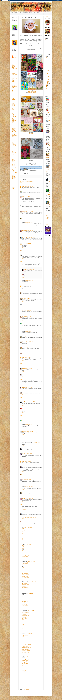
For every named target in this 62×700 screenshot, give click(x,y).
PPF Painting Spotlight (39, 13)
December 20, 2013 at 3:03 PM (29, 431)
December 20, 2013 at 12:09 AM (28, 196)
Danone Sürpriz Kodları (25, 660)
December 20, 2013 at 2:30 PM (28, 419)
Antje (13, 67)
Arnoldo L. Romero (14, 68)
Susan (13, 169)
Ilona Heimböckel (24, 285)
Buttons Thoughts (24, 401)
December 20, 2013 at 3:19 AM (27, 292)
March (47, 89)
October (47, 82)
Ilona (33, 161)
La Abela (13, 130)
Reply (23, 188)
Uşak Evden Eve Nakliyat (25, 576)
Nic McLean (34, 91)
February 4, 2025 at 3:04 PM (28, 644)
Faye (28, 134)
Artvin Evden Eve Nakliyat (25, 573)
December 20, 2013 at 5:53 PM (28, 453)
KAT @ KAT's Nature (14, 118)
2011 (46, 94)
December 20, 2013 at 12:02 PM (30, 392)
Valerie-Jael (13, 176)
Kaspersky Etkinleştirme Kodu (25, 649)
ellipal (23, 624)
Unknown (23, 181)
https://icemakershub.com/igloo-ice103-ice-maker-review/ (29, 517)
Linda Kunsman (31, 134)
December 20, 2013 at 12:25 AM (29, 211)
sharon (23, 368)
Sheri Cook (13, 160)
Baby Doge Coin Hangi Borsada (26, 600)
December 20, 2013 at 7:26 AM (30, 336)
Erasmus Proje (24, 662)
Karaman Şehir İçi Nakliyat (25, 584)
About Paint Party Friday (17, 12)
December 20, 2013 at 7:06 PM (30, 269)
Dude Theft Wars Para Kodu (25, 652)
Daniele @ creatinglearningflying (14, 88)
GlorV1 (23, 196)
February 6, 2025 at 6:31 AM (28, 656)
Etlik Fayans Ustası (24, 583)
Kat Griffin (30, 133)
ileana (13, 186)
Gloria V (29, 92)
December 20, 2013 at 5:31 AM (27, 310)
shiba (22, 628)
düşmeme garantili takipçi (25, 635)
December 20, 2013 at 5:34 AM (27, 316)
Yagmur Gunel (14, 179)
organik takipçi (24, 671)
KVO (13, 119)
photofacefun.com (32, 33)
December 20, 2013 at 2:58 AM (29, 280)
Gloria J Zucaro (14, 99)
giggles (31, 92)
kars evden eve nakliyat (25, 556)
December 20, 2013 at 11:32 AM (28, 387)
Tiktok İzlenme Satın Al (25, 605)
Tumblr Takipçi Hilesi (24, 603)
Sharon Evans (34, 92)
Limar (13, 136)
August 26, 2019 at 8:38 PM (30, 513)
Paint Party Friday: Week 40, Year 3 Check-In (48, 76)
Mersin (23, 537)
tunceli (23, 546)
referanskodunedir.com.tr (25, 595)
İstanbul (23, 528)
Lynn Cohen (23, 230)
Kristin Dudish (15, 56)
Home (12, 12)
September (47, 83)
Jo (12, 113)
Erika (22, 292)
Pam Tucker (13, 151)
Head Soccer (23, 507)
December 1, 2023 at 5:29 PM (30, 593)
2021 (46, 58)
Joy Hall (13, 115)
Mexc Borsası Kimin (24, 604)
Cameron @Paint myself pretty (14, 73)
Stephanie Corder (14, 164)
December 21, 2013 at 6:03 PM (29, 486)
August (47, 84)
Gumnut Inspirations (13, 100)
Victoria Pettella (14, 177)
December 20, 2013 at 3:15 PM (36, 442)
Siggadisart (23, 498)
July (46, 85)
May (46, 87)
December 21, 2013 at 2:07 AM (28, 461)
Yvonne (13, 180)
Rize (22, 539)
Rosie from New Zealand (14, 159)
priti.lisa (13, 188)
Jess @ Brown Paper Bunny (14, 112)
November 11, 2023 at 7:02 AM (32, 581)
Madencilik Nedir (24, 614)
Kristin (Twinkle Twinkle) (14, 127)
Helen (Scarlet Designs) (14, 105)
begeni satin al (24, 670)
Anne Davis (13, 65)
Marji (22, 479)
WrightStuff (23, 431)
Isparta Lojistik (24, 588)
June (47, 86)
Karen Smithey (14, 120)
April (47, 88)
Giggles (23, 453)
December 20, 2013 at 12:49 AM (29, 222)
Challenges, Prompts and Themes (27, 12)
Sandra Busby (24, 336)
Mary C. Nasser (14, 144)
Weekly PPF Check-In (47, 215)
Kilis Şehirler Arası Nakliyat (25, 574)
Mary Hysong (14, 145)
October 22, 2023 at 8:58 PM (31, 561)
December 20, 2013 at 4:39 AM (27, 298)
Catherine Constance (13, 81)
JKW (22, 316)
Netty (22, 298)
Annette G (29, 91)
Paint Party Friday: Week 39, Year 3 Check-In (48, 79)
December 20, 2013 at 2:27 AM (30, 254)
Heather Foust (24, 254)
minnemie (31, 161)
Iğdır (22, 531)
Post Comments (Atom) (26, 689)
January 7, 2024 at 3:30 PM (31, 610)
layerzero (23, 627)
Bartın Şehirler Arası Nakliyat (25, 589)
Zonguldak (23, 530)
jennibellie (13, 187)
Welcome (47, 224)
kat (22, 352)
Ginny (23, 310)
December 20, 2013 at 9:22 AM (28, 357)
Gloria (13, 98)
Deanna (13, 90)
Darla (13, 89)
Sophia (13, 163)
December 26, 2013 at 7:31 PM (29, 498)
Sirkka (23, 387)
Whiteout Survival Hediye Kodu (26, 650)
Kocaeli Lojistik (24, 586)
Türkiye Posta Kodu (24, 664)
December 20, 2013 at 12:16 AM (30, 205)
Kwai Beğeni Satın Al (24, 606)
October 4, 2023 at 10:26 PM (28, 544)
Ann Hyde (33, 133)
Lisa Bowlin (13, 137)
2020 (46, 59)
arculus (23, 629)
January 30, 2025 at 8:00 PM (28, 633)
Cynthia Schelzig (14, 86)
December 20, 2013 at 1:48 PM (31, 401)
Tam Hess (23, 211)
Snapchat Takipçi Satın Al (25, 618)
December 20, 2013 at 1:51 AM (31, 237)
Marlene (13, 143)
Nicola (13, 150)
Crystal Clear (14, 85)
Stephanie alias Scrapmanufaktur (14, 166)
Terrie (13, 171)
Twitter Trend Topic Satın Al (25, 615)
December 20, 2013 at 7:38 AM (30, 341)
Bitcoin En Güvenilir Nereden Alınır (26, 647)
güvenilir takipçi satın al (25, 646)
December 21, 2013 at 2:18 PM (27, 479)
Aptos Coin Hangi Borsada (25, 572)
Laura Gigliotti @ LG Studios (14, 131)
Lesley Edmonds (14, 135)
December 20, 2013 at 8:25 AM (28, 347)
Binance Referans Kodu (25, 587)
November (47, 81)
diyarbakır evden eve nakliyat (25, 555)
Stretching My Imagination (14, 167)
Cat (12, 79)
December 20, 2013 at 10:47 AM (28, 368)
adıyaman (23, 548)
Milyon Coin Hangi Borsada (25, 577)
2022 (46, 57)
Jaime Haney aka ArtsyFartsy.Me (14, 107)
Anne (13, 64)
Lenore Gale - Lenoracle (14, 134)
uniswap (23, 625)
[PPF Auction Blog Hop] (48, 233)
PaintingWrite (24, 205)
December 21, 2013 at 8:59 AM (27, 466)
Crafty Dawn (13, 84)
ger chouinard (14, 184)
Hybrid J (13, 106)
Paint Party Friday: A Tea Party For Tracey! (48, 73)
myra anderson (24, 392)
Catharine (13, 80)
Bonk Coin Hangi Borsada (25, 612)
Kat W (13, 121)
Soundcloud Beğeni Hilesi (25, 617)
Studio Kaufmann (14, 168)
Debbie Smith (35, 136)
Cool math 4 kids (24, 509)
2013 (46, 67)
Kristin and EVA (15, 57)
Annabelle (13, 63)
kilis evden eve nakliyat (25, 565)
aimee (23, 419)
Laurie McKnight (31, 136)
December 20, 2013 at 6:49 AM (29, 331)
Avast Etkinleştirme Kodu (25, 663)
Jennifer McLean (14, 110)
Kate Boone (13, 122)
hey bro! (13, 185)
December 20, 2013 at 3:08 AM (30, 285)
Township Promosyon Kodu (25, 661)
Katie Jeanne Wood (24, 237)
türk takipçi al (23, 669)
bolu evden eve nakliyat (25, 563)
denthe (23, 347)
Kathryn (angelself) (14, 124)
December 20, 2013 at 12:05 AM (29, 181)
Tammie (13, 170)
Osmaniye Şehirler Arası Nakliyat (26, 575)
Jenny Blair (13, 111)
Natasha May (35, 134)
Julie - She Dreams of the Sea (14, 116)
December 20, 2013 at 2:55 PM (29, 424)
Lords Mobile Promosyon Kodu (26, 659)
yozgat (23, 545)
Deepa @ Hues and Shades (14, 92)
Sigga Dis (13, 161)
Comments (47, 41)
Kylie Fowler (13, 129)
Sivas (22, 529)
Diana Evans (14, 93)
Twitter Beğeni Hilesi (24, 602)
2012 (46, 93)
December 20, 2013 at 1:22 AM (29, 230)
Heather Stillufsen (14, 103)
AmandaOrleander (24, 513)
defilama (23, 626)
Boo (31, 91)
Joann (13, 114)
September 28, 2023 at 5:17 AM (28, 527)
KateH (13, 123)
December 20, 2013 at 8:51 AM (27, 352)
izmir (22, 538)
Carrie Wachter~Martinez (14, 78)
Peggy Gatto (13, 154)
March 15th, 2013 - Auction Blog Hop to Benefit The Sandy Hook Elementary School (23, 13)
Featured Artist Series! (37, 12)
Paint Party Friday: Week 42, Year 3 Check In (48, 70)
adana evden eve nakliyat (25, 562)
